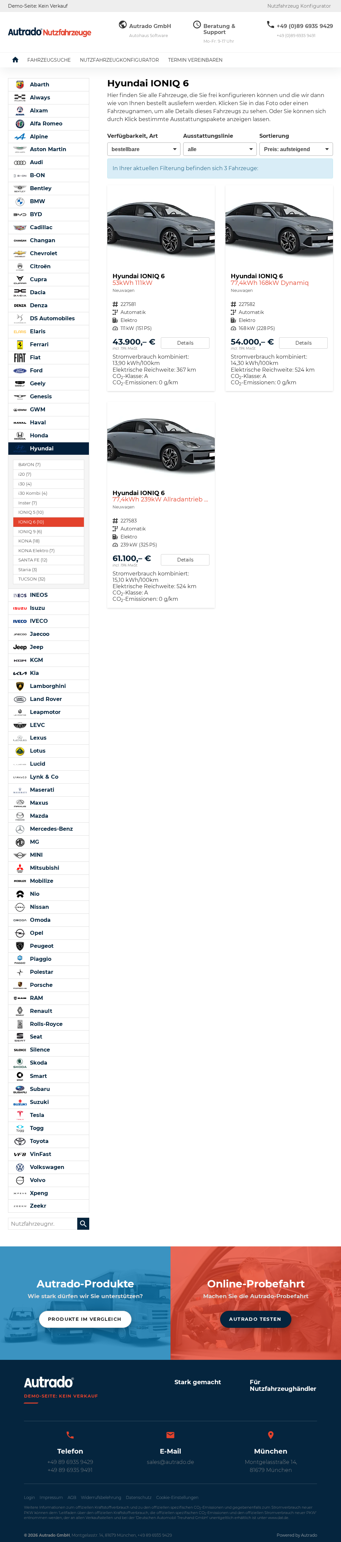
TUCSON (31, 579)
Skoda (37, 1063)
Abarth (38, 84)
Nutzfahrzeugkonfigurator (119, 60)
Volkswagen (46, 1167)
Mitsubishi (43, 868)
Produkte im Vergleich (84, 1319)
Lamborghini (47, 686)
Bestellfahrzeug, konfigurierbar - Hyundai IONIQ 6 (161, 288)
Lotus (37, 751)
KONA (29, 540)
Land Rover (45, 699)
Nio (33, 894)
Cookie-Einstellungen (177, 1497)
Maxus (38, 803)
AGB (72, 1497)
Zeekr (37, 1206)
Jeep (35, 647)
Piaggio (39, 959)
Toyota (38, 1141)
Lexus (37, 738)
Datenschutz (139, 1497)
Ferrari (38, 344)
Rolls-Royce (45, 1024)
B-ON (36, 175)
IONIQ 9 (30, 531)
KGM (35, 660)
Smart (37, 1076)
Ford (35, 370)
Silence (39, 1050)
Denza (38, 305)
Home (20, 60)
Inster (27, 502)
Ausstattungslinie (208, 136)
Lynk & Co (43, 777)
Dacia (37, 292)
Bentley (40, 188)
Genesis (40, 396)
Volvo (36, 1180)
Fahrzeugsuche (49, 60)
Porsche (40, 985)
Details (185, 343)
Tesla (36, 1115)
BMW (36, 201)
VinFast (39, 1154)
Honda (38, 435)
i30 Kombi (32, 493)
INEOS (38, 595)
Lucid (36, 764)
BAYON (29, 464)
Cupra (37, 279)
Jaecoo (38, 634)
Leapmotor (44, 712)
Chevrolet (42, 253)
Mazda (38, 816)
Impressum (51, 1497)
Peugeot (41, 946)
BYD (35, 214)
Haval (37, 422)
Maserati (41, 790)
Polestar (40, 972)
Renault (40, 1011)
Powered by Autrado (297, 1535)
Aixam (38, 110)
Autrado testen (255, 1319)
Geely (37, 383)
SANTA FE (32, 559)
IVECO (38, 621)
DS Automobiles (51, 318)
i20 (24, 474)
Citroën (39, 266)
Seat (35, 1037)
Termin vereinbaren (195, 60)
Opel (35, 933)
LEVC (36, 725)
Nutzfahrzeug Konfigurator (299, 6)
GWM (36, 409)
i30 (25, 483)
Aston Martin (47, 149)
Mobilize (40, 881)
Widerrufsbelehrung (101, 1497)
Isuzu (36, 608)
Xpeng (38, 1193)
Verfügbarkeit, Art (132, 136)
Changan (41, 240)
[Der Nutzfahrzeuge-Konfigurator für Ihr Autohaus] (49, 32)
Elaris (37, 331)
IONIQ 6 (31, 521)
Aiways (39, 97)
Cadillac (40, 227)
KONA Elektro (36, 550)
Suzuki (38, 1102)
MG (33, 842)
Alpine (38, 136)
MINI (35, 855)
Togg (36, 1128)
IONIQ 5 (31, 512)
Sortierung (274, 136)
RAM (35, 998)
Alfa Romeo (45, 123)
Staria (27, 569)
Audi (35, 162)
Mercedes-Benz (50, 829)
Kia (33, 673)
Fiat (34, 357)
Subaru (39, 1089)
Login (29, 1497)
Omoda (39, 920)
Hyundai (41, 448)
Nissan (38, 907)
